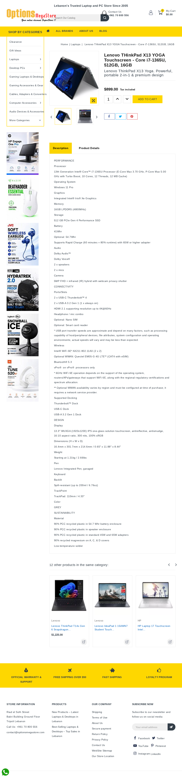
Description (60, 148)
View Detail (84, 642)
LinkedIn (156, 754)
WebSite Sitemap (102, 750)
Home (49, 32)
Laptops (14, 59)
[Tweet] (121, 116)
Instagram (144, 753)
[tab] (60, 148)
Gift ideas (15, 50)
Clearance (15, 41)
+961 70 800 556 (118, 15)
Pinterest (161, 746)
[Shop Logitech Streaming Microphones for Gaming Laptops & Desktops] (23, 335)
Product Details (89, 148)
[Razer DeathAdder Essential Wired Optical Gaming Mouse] (23, 199)
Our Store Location (103, 756)
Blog (103, 31)
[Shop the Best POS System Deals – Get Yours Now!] (23, 153)
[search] (105, 17)
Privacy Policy (100, 739)
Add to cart (147, 99)
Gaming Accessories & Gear (25, 85)
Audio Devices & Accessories (25, 111)
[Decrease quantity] (127, 99)
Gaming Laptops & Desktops (25, 76)
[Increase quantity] (117, 99)
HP (139, 620)
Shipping (97, 712)
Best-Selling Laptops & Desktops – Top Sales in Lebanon (66, 731)
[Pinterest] (132, 116)
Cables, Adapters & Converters (25, 94)
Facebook (144, 738)
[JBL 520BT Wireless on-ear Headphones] (23, 380)
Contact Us (98, 745)
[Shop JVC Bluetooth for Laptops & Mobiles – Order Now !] (23, 244)
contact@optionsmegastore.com (25, 732)
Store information (21, 704)
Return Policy (100, 734)
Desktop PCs (17, 68)
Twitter (161, 738)
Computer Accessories (22, 102)
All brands (64, 31)
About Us (86, 31)
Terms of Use (100, 717)
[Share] (109, 116)
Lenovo (55, 620)
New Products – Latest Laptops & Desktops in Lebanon (65, 717)
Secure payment (101, 728)
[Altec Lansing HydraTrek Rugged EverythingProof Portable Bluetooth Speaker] (23, 289)
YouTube (143, 746)
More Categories (19, 120)
